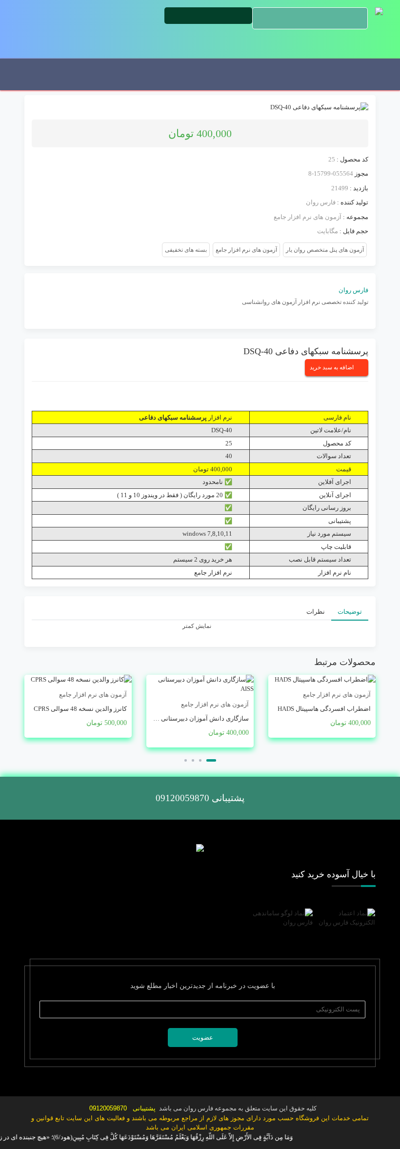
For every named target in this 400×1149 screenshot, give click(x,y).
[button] (211, 760)
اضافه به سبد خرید (332, 367)
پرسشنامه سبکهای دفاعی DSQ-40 (305, 351)
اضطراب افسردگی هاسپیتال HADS (324, 708)
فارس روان (321, 202)
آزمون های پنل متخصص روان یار (325, 249)
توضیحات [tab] (350, 611)
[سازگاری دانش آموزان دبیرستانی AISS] (200, 684)
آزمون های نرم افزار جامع (307, 217)
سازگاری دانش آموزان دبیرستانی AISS (197, 718)
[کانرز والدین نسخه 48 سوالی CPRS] (78, 680)
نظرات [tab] (315, 611)
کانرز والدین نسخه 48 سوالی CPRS (80, 708)
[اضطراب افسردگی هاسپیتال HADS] (322, 680)
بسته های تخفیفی (186, 249)
